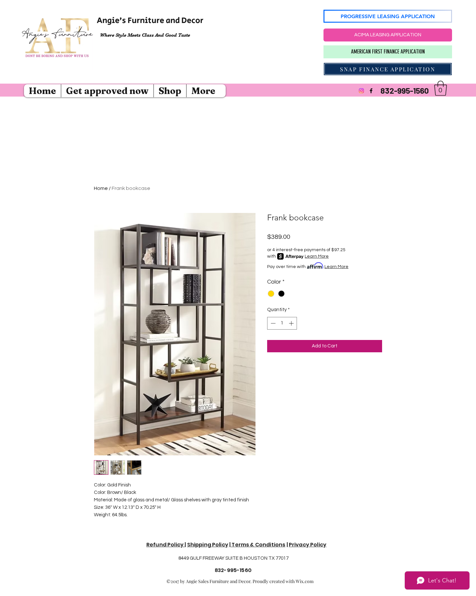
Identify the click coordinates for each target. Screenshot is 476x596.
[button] (440, 88)
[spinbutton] (282, 323)
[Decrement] (272, 323)
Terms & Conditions (258, 544)
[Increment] (292, 323)
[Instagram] (361, 91)
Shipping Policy (207, 544)
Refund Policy (165, 544)
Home (101, 188)
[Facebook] (371, 91)
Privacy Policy (307, 544)
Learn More (317, 256)
